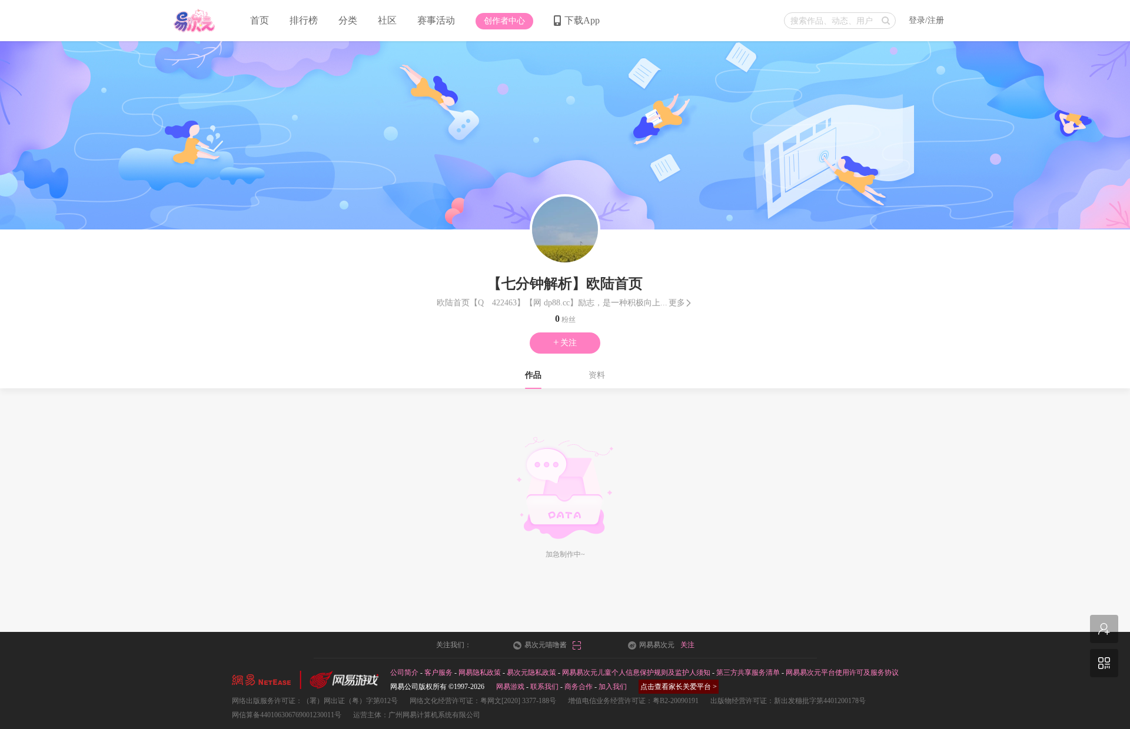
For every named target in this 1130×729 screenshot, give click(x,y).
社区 (387, 20)
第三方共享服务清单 (748, 672)
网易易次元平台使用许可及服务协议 (842, 672)
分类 (347, 20)
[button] (504, 21)
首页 (259, 20)
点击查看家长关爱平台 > (678, 687)
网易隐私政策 (479, 672)
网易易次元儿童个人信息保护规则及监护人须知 (636, 672)
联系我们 (544, 687)
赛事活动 (436, 20)
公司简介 (404, 672)
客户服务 (438, 672)
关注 (565, 342)
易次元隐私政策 (531, 672)
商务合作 (578, 687)
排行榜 (304, 20)
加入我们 (613, 687)
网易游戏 (510, 687)
